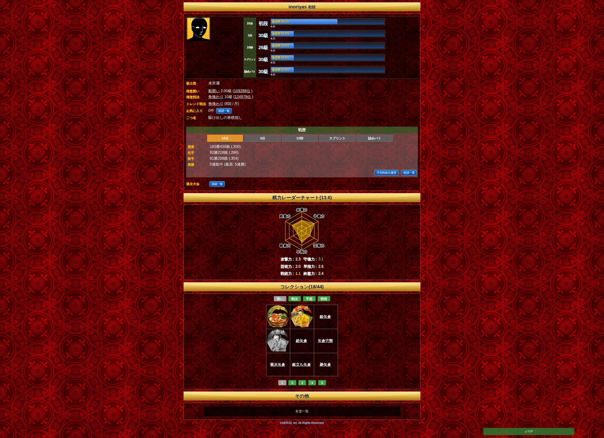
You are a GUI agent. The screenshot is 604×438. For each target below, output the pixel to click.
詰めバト (374, 138)
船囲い (214, 91)
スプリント (337, 138)
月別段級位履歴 (386, 172)
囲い (280, 299)
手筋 (309, 299)
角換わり (215, 97)
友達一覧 (302, 411)
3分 (262, 138)
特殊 (324, 299)
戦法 (294, 299)
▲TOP (528, 431)
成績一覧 (217, 184)
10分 (225, 138)
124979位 (243, 97)
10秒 (299, 138)
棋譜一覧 (224, 111)
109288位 (242, 91)
